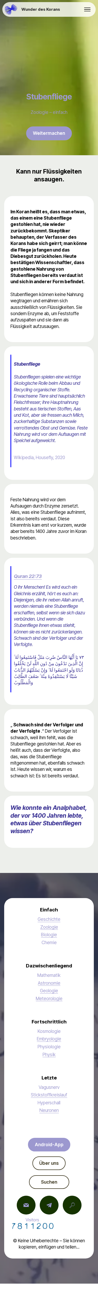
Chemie (49, 942)
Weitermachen (49, 133)
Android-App (49, 1144)
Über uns (49, 1163)
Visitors (32, 1219)
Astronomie (49, 983)
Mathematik (49, 975)
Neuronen (49, 1110)
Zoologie (49, 927)
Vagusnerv (49, 1087)
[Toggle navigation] (87, 9)
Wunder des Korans (40, 10)
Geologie (49, 990)
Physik (49, 1054)
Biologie (49, 934)
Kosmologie (49, 1031)
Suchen (49, 1182)
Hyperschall (49, 1102)
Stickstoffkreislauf (49, 1095)
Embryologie (49, 1039)
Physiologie (49, 1046)
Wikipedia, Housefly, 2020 (39, 457)
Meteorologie (49, 998)
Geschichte (49, 919)
